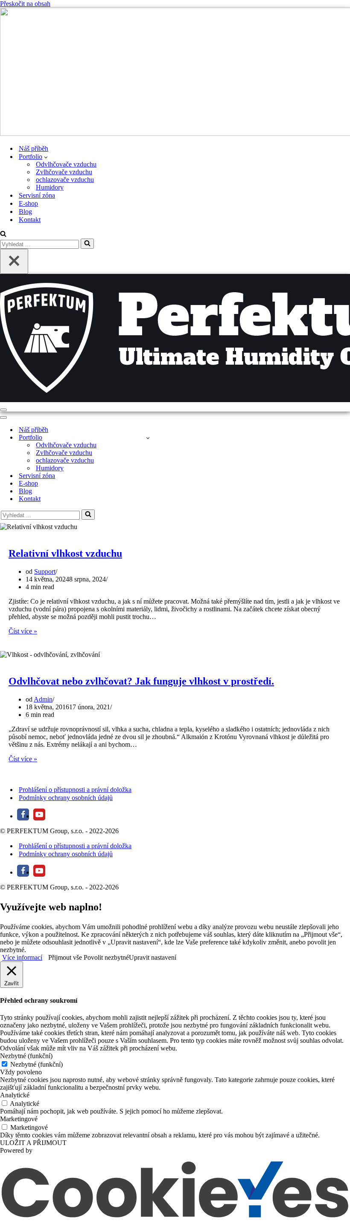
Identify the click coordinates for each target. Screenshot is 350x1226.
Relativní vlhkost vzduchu (65, 553)
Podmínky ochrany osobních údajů (66, 797)
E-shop (28, 203)
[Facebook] (23, 814)
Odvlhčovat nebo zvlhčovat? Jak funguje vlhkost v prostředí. (141, 681)
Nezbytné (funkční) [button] (26, 1055)
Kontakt (30, 219)
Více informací (22, 957)
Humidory (50, 187)
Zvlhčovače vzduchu (64, 172)
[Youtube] (39, 814)
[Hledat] (3, 234)
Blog (25, 211)
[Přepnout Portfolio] (148, 437)
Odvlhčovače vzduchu (66, 164)
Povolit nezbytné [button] (106, 957)
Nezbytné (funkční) (36, 1064)
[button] (45, 157)
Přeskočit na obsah (25, 3)
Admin (43, 699)
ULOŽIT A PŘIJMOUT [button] (33, 1142)
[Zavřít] (14, 261)
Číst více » (23, 631)
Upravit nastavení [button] (152, 957)
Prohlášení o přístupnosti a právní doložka (75, 789)
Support (44, 571)
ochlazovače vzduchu (65, 179)
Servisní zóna (37, 195)
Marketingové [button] (19, 1118)
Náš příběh (33, 148)
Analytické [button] (14, 1095)
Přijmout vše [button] (65, 957)
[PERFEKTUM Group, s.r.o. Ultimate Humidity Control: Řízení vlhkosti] (175, 73)
